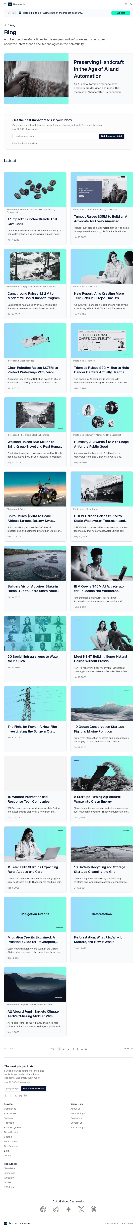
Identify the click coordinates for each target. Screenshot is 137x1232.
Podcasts (9, 1122)
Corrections (77, 1118)
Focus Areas (11, 1141)
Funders (8, 1118)
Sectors (8, 1136)
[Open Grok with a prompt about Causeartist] (81, 1209)
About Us (76, 1108)
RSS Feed (9, 1187)
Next (126, 1048)
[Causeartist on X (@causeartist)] (15, 1096)
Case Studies (11, 1132)
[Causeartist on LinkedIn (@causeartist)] (25, 1096)
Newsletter (10, 1168)
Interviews (9, 1173)
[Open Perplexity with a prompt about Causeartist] (55, 1209)
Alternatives (10, 1113)
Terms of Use (126, 1223)
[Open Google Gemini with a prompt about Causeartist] (68, 1209)
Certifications (11, 1146)
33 (86, 1048)
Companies (10, 1108)
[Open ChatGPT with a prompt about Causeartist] (43, 1209)
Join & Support (79, 1127)
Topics (7, 1155)
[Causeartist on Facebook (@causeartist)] (10, 1096)
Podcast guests (12, 1127)
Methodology (78, 1113)
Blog (12, 25)
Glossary (9, 1177)
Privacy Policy (111, 1223)
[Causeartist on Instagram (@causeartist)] (20, 1096)
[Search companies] (126, 4)
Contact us (77, 1122)
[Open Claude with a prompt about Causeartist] (94, 1209)
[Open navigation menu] (5, 4)
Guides (8, 1182)
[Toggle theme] (131, 4)
